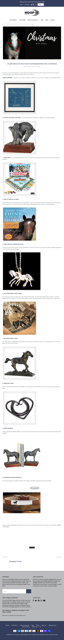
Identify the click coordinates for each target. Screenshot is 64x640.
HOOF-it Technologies (14, 634)
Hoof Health (22, 20)
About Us (44, 625)
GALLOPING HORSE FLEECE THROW (13, 293)
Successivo (59, 557)
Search (7, 625)
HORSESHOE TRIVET (9, 383)
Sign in (21, 4)
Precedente (4, 557)
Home (3, 24)
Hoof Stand (14, 625)
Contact (52, 20)
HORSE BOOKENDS (8, 428)
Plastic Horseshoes (32, 20)
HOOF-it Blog (8, 24)
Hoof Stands (13, 20)
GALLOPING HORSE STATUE (11, 338)
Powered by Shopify (53, 634)
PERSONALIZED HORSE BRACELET (13, 477)
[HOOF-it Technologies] (32, 16)
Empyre (47, 634)
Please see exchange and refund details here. (14, 615)
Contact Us (34, 627)
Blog (42, 20)
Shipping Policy (52, 625)
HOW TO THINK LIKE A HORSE (11, 199)
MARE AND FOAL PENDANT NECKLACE (13, 244)
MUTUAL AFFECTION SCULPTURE (12, 117)
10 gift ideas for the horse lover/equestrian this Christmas (23, 24)
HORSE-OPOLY (7, 157)
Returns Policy (25, 627)
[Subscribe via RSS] (40, 627)
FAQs (46, 20)
